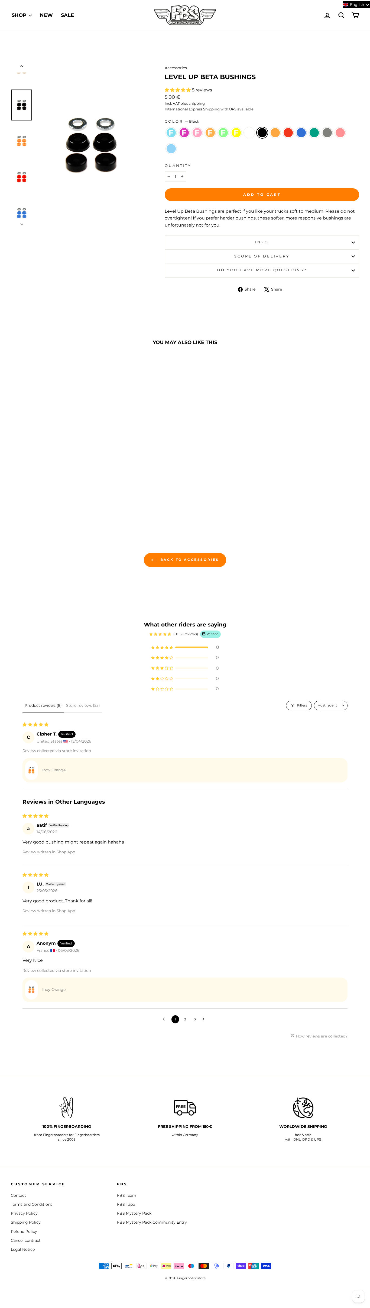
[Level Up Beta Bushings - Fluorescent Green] (44, 501)
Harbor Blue (301, 132)
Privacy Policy (24, 1213)
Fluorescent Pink (197, 132)
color (182, 121)
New (46, 15)
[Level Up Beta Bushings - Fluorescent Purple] (22, 501)
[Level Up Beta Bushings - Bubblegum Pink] (56, 507)
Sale (67, 15)
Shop (20, 15)
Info (261, 242)
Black (262, 132)
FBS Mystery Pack (134, 1213)
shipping (197, 103)
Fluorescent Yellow (236, 132)
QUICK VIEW (52, 476)
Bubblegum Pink (340, 132)
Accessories (176, 68)
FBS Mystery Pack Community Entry (152, 1222)
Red (288, 132)
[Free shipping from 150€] (185, 1108)
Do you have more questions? (262, 270)
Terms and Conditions (31, 1204)
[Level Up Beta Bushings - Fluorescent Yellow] (52, 501)
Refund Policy (24, 1231)
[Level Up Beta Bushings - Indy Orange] (74, 501)
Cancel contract (26, 1240)
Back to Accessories (188, 560)
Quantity (178, 166)
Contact (18, 1195)
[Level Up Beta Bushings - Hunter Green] (41, 507)
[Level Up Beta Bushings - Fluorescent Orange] (37, 501)
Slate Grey (327, 132)
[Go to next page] (205, 1019)
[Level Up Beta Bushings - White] (59, 501)
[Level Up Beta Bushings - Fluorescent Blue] (15, 501)
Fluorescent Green (223, 132)
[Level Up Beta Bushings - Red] (81, 501)
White (249, 132)
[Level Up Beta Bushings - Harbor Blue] (88, 501)
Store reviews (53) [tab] (83, 705)
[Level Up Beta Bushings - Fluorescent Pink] (30, 501)
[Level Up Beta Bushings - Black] (66, 501)
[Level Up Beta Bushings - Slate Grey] (48, 507)
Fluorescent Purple (184, 132)
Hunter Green (314, 132)
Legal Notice (23, 1249)
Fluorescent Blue (171, 132)
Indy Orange (275, 132)
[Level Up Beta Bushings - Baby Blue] (63, 507)
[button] (178, 90)
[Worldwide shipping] (303, 1108)
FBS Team (126, 1195)
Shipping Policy (26, 1222)
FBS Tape (126, 1204)
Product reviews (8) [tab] (43, 705)
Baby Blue (171, 148)
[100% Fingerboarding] (67, 1108)
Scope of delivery (261, 256)
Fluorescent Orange (210, 132)
